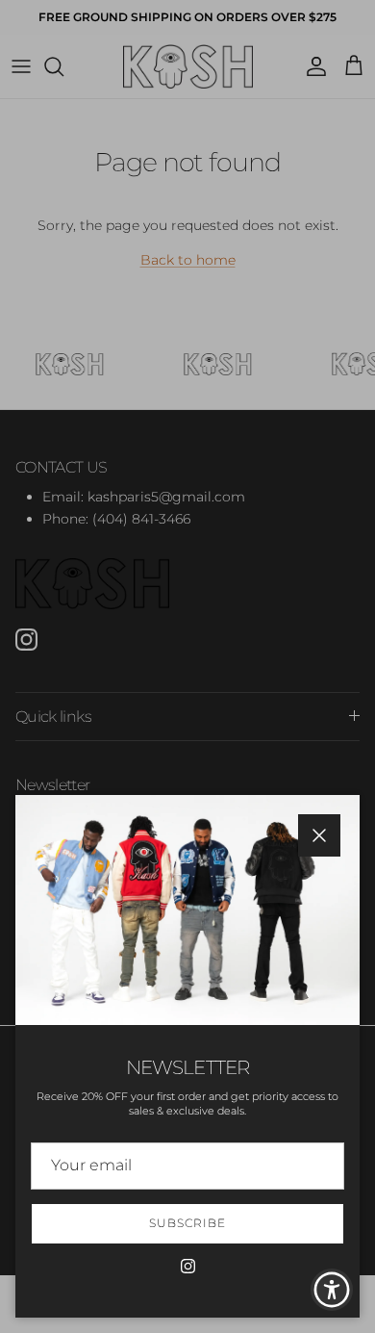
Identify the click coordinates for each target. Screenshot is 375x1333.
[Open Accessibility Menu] (332, 1290)
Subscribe (187, 1223)
